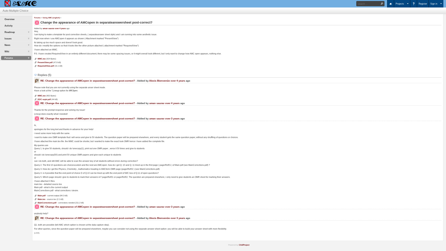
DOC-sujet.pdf (44, 99)
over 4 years (60, 28)
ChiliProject (244, 245)
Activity (9, 25)
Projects (400, 3)
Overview (9, 19)
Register (423, 3)
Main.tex (41, 199)
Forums (37, 18)
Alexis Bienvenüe (159, 80)
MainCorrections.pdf (47, 203)
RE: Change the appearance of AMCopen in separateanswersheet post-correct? (87, 80)
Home (390, 3)
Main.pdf (42, 196)
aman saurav (48, 28)
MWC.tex (42, 59)
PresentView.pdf (45, 62)
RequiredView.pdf (46, 66)
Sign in (433, 3)
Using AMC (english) (51, 18)
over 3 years (172, 118)
